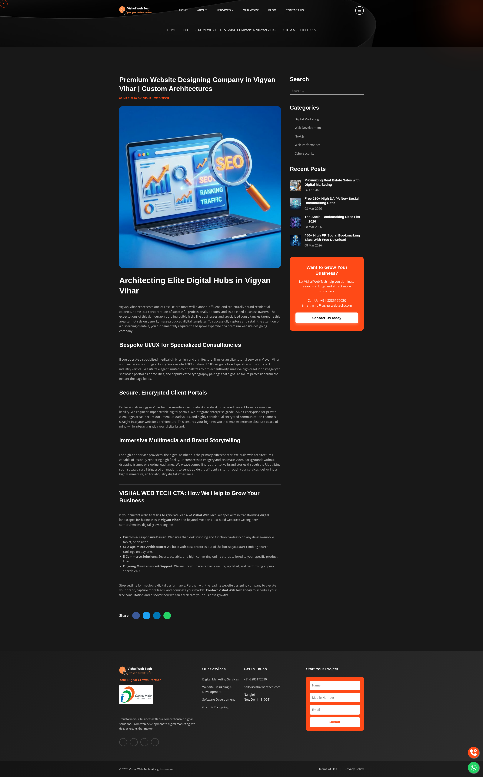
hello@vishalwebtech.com (262, 687)
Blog (272, 10)
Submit (334, 722)
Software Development (218, 699)
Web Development (308, 128)
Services (223, 10)
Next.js (299, 136)
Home (183, 10)
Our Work (251, 10)
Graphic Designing (215, 707)
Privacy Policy (354, 769)
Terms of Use (328, 769)
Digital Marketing (307, 119)
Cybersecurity (304, 153)
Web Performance (308, 145)
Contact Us (295, 10)
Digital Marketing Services (220, 679)
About (202, 10)
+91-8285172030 (255, 679)
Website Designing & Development (217, 689)
